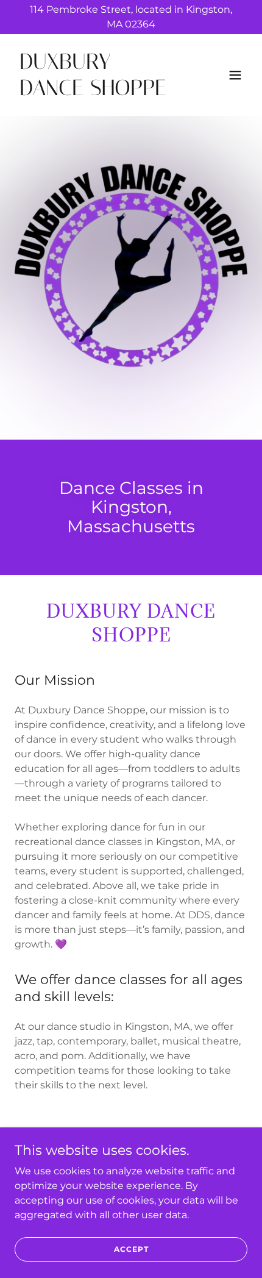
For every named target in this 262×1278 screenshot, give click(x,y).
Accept (131, 1249)
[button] (235, 75)
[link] (95, 92)
